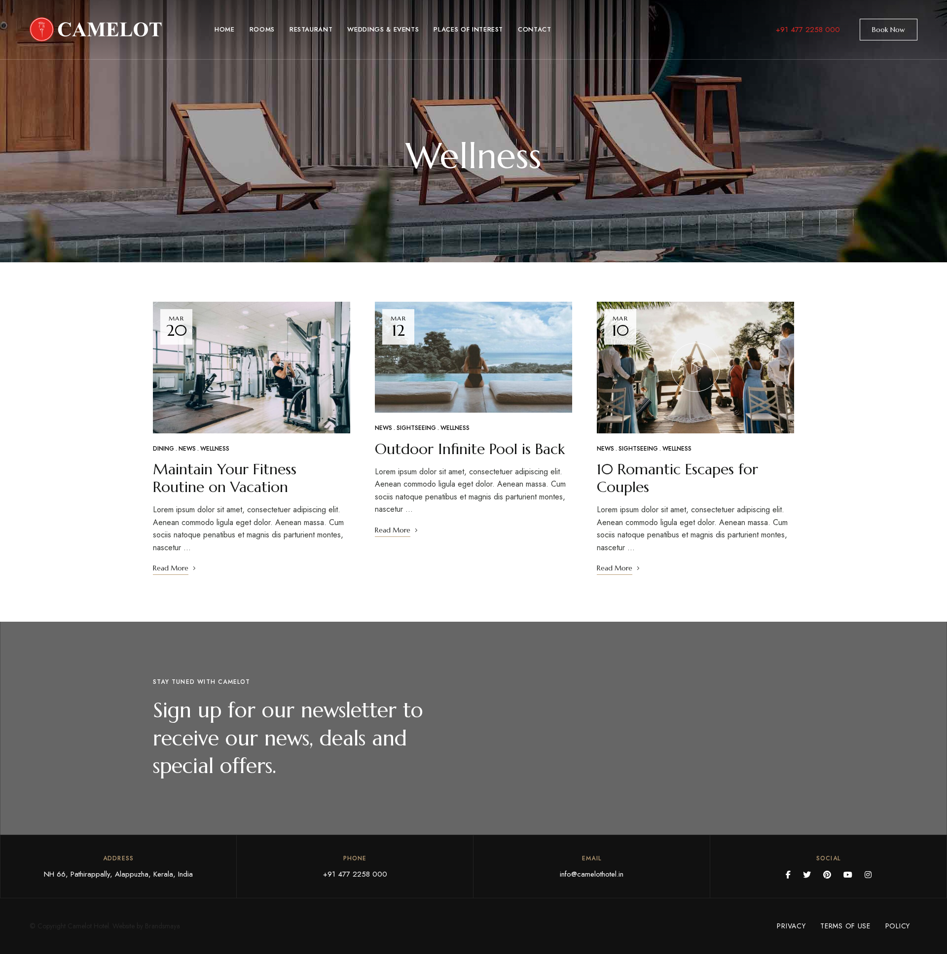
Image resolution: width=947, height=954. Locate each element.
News (187, 448)
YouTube (847, 875)
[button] (888, 29)
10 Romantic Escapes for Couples (677, 478)
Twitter (807, 875)
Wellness (214, 448)
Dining (163, 448)
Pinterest (827, 875)
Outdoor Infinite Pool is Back (470, 449)
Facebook (788, 875)
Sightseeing (416, 428)
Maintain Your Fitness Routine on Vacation (224, 478)
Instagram (868, 875)
